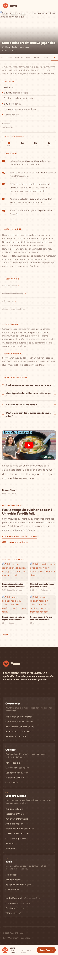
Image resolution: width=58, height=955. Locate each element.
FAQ (54, 57)
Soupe (23, 15)
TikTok (13, 913)
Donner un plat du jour (16, 772)
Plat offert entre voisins (16, 818)
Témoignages (11, 874)
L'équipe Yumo (11, 51)
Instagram (18, 903)
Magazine (10, 848)
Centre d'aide (11, 782)
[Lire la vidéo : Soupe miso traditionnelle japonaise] (29, 445)
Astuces (37, 57)
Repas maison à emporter (18, 731)
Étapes (9, 57)
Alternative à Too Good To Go (19, 828)
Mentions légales (13, 879)
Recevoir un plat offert (16, 736)
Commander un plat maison (19, 721)
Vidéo (28, 57)
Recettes (14, 15)
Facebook (14, 908)
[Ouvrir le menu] (53, 6)
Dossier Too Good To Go (17, 833)
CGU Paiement (12, 889)
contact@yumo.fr (14, 898)
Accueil (5, 15)
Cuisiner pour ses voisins (17, 767)
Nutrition (19, 57)
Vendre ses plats (13, 762)
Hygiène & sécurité (14, 777)
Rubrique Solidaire (14, 809)
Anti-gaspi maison (14, 823)
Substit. (47, 57)
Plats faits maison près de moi (19, 726)
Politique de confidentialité (18, 884)
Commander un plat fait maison (19, 536)
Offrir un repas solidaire (15, 542)
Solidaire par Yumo (14, 813)
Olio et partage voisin (15, 838)
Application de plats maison (18, 716)
